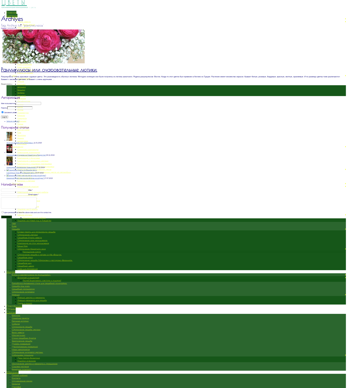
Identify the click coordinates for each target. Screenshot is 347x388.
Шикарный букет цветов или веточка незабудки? (25, 178)
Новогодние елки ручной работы (32, 192)
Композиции (17, 146)
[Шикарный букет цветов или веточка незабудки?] (26, 176)
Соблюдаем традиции (22, 355)
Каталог (12, 15)
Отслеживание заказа (22, 381)
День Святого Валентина (28, 358)
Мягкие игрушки (24, 214)
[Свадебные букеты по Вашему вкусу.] (22, 170)
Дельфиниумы (23, 101)
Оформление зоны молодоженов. (32, 240)
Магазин (13, 372)
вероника (21, 87)
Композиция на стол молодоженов (33, 243)
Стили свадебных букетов (24, 338)
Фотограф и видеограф (28, 277)
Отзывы (11, 309)
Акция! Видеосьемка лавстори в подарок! (42, 280)
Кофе (14, 226)
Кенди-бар (22, 246)
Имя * (30, 190)
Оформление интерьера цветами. (27, 352)
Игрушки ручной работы (34, 217)
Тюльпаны (21, 135)
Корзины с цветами (26, 180)
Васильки (21, 84)
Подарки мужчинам (26, 360)
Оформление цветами (27, 234)
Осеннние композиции (27, 149)
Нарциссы (22, 118)
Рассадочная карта (32, 251)
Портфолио (14, 306)
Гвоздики (21, 89)
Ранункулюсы (23, 129)
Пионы (20, 124)
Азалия (20, 81)
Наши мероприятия (21, 349)
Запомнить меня (10, 113)
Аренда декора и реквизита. (31, 297)
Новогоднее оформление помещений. (21, 167)
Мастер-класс (18, 335)
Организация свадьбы (22, 326)
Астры (20, 109)
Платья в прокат (24, 303)
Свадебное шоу (24, 263)
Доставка (16, 386)
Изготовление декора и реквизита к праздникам (34, 363)
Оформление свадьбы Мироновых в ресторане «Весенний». (45, 260)
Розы (19, 132)
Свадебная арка (25, 257)
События (16, 324)
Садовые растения (20, 366)
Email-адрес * (33, 194)
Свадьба (16, 229)
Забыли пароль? (13, 121)
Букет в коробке (24, 64)
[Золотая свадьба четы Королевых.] (9, 140)
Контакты (16, 378)
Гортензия (21, 98)
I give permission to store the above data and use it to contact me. (28, 212)
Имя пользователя (8, 103)
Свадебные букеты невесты (29, 237)
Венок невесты (18, 332)
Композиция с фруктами (28, 158)
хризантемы (22, 141)
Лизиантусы (23, 112)
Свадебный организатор (23, 289)
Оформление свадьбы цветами (26, 329)
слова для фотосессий (27, 268)
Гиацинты (21, 95)
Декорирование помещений (25, 346)
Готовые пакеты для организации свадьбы (36, 232)
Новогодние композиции (28, 152)
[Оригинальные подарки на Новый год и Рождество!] (9, 152)
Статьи (11, 312)
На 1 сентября (23, 27)
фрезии (20, 138)
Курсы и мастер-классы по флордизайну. (31, 274)
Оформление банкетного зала (31, 249)
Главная (11, 12)
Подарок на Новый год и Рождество (34, 220)
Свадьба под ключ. (21, 286)
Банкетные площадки (21, 369)
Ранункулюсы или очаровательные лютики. (49, 69)
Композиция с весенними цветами (32, 161)
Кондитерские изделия (27, 186)
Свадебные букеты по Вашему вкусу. (21, 173)
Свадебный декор (25, 266)
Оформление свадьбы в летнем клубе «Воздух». (39, 254)
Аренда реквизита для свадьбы (32, 300)
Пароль (4, 108)
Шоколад (16, 315)
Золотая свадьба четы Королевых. (20, 143)
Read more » (6, 84)
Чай (14, 223)
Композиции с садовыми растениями (34, 163)
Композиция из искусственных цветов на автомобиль (47, 172)
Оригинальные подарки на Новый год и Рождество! (26, 155)
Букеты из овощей (25, 72)
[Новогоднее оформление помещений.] (10, 165)
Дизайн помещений (21, 343)
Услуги (11, 271)
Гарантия (16, 383)
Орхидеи (21, 121)
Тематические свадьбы (22, 341)
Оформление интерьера (23, 291)
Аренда (16, 294)
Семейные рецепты (20, 318)
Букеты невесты (24, 21)
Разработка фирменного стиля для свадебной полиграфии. (39, 283)
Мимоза (21, 115)
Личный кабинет (20, 375)
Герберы (21, 92)
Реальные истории (20, 321)
